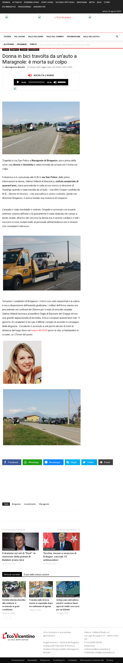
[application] (41, 82)
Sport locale (47, 2)
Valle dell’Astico (91, 36)
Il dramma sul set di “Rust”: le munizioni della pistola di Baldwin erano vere (19, 556)
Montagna (82, 2)
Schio (5, 596)
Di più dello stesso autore (36, 574)
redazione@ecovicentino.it (97, 649)
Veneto (33, 44)
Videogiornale (24, 7)
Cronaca (6, 2)
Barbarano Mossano (65, 596)
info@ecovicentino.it (104, 652)
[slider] (62, 82)
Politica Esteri (49, 549)
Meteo (92, 2)
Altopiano (9, 44)
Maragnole (44, 504)
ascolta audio (18, 82)
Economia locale (31, 2)
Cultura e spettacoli (65, 2)
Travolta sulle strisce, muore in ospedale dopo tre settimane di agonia (41, 603)
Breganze (14, 49)
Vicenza (7, 36)
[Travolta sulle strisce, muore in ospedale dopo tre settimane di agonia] (41, 589)
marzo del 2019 (39, 330)
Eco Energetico (9, 7)
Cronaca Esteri (9, 549)
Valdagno (34, 596)
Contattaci (72, 660)
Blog (99, 2)
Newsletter (32, 660)
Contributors (59, 660)
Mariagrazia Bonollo (15, 67)
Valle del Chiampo (55, 36)
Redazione (45, 660)
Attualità (17, 2)
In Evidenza (33, 49)
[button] (117, 36)
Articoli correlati (12, 574)
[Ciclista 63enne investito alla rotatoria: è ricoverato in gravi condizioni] (14, 589)
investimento (30, 504)
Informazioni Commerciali (92, 660)
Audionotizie (39, 7)
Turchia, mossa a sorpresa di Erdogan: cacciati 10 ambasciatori (59, 556)
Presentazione (18, 660)
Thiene (5, 49)
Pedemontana (73, 36)
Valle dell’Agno (35, 36)
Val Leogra (19, 36)
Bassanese (22, 44)
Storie (107, 2)
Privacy (110, 660)
